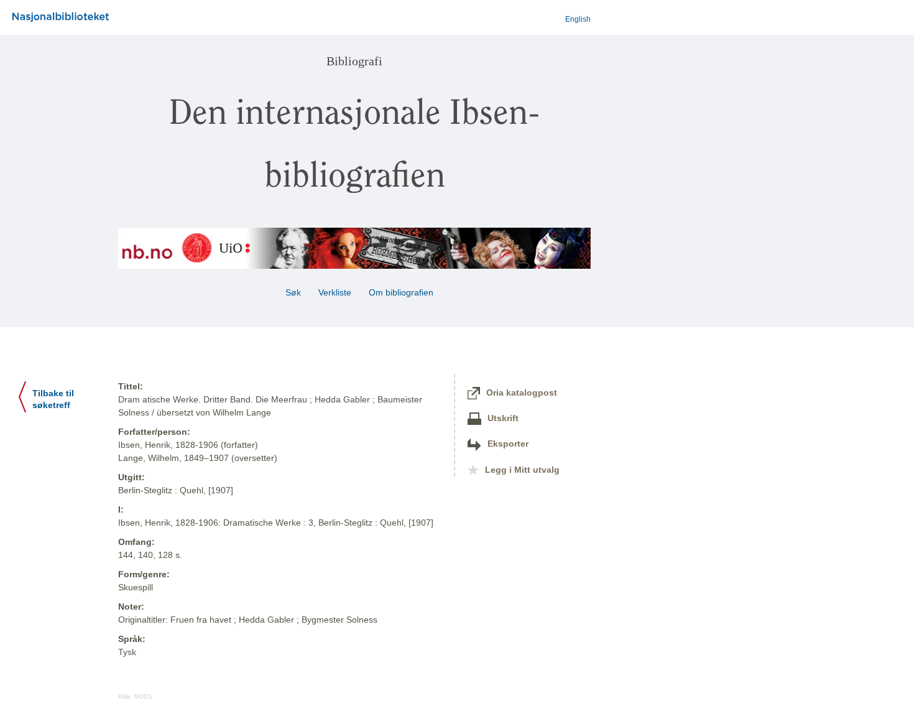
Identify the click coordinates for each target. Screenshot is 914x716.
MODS (143, 697)
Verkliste (335, 292)
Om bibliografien (402, 292)
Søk (293, 292)
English (578, 19)
